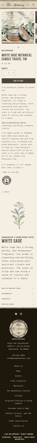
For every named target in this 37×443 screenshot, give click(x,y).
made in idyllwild (18, 339)
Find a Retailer (18, 381)
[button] (2, 4)
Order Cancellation (18, 421)
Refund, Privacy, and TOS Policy (18, 415)
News (18, 371)
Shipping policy (19, 439)
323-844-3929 (18, 355)
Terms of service (29, 437)
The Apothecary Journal (18, 391)
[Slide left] (14, 47)
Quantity (5, 68)
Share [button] (7, 192)
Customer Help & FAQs (18, 408)
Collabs (18, 396)
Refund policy (6, 437)
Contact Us (18, 426)
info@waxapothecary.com (18, 358)
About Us (18, 366)
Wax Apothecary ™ (15, 434)
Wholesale (18, 386)
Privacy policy (17, 437)
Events (18, 376)
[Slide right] (23, 47)
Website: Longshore (27, 434)
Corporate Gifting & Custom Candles (18, 402)
